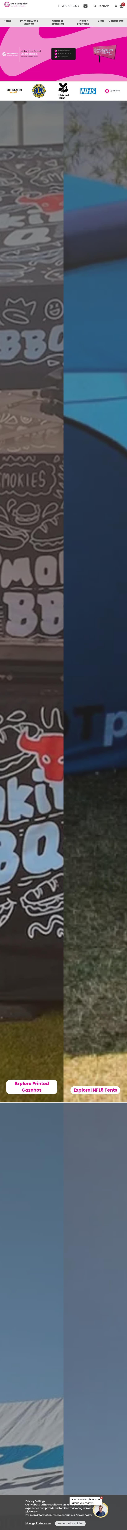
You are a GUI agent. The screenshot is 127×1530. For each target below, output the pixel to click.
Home (7, 21)
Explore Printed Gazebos (32, 1087)
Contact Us (115, 21)
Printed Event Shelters (29, 22)
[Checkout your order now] (122, 6)
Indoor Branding (83, 22)
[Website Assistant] (101, 1497)
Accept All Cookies (70, 1523)
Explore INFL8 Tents (95, 1090)
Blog (101, 21)
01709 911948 (68, 6)
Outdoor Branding (57, 22)
